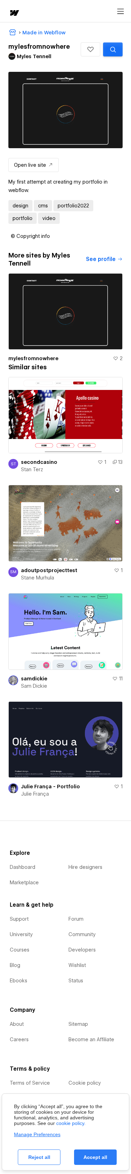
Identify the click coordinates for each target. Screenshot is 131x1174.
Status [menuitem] (75, 980)
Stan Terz (32, 469)
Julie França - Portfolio (50, 786)
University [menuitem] (21, 934)
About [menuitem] (17, 1024)
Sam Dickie (34, 686)
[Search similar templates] (113, 49)
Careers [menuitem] (19, 1039)
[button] (90, 49)
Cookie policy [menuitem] (84, 1083)
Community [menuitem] (82, 934)
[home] (14, 13)
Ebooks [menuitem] (18, 980)
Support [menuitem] (19, 919)
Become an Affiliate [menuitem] (91, 1039)
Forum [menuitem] (75, 919)
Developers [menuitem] (82, 950)
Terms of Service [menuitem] (30, 1083)
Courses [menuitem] (19, 950)
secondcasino (39, 462)
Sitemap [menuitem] (78, 1024)
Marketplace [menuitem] (24, 882)
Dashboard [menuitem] (22, 867)
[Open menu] (120, 12)
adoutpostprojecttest (49, 570)
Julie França (35, 794)
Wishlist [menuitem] (77, 965)
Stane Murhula (37, 578)
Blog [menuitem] (15, 965)
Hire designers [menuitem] (85, 867)
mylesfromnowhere (33, 358)
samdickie (34, 678)
